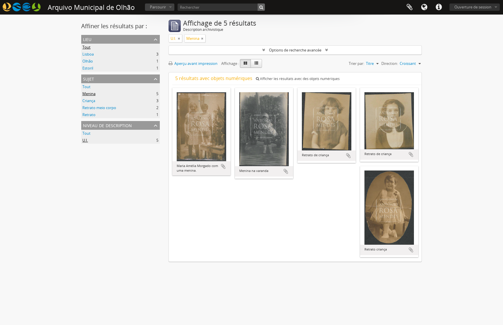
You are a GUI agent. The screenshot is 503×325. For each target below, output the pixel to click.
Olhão (87, 61)
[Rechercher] (261, 7)
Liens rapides (438, 7)
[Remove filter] (179, 38)
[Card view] (245, 63)
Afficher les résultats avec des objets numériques (299, 78)
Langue (424, 7)
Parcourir (158, 7)
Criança (88, 100)
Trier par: (356, 63)
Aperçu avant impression (195, 63)
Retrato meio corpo (99, 107)
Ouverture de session (472, 7)
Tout (86, 47)
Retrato (88, 114)
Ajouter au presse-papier (223, 166)
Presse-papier (409, 7)
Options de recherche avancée (295, 50)
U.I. (85, 140)
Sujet (88, 78)
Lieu (87, 39)
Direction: (389, 63)
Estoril (87, 68)
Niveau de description (107, 125)
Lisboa (88, 54)
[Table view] (256, 63)
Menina (88, 93)
